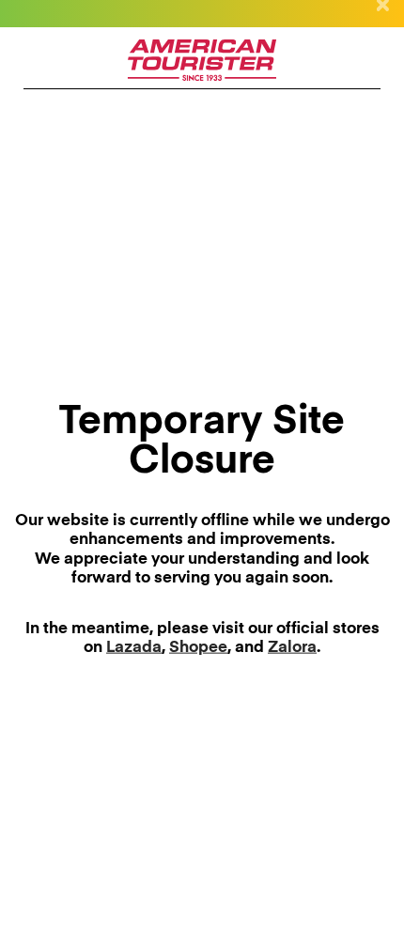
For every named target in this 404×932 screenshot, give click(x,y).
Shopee (198, 648)
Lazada (134, 648)
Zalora (292, 648)
